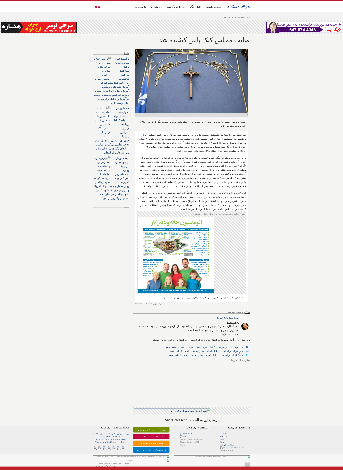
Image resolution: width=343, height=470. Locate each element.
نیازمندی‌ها (141, 6)
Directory (124, 442)
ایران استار (125, 434)
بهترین (119, 434)
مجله (115, 434)
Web (119, 442)
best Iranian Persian (108, 439)
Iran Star (97, 439)
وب (112, 434)
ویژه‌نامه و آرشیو (176, 6)
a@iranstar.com (230, 334)
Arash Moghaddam (227, 318)
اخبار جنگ (195, 6)
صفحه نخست (213, 6)
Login (222, 442)
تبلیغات (108, 436)
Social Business (112, 442)
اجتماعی (114, 436)
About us (223, 434)
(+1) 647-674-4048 (186, 434)
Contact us (223, 436)
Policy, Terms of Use (227, 445)
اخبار (118, 436)
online (104, 442)
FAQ (222, 439)
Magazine (98, 442)
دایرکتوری (156, 6)
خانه (248, 17)
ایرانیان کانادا (99, 434)
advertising (122, 439)
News (117, 439)
